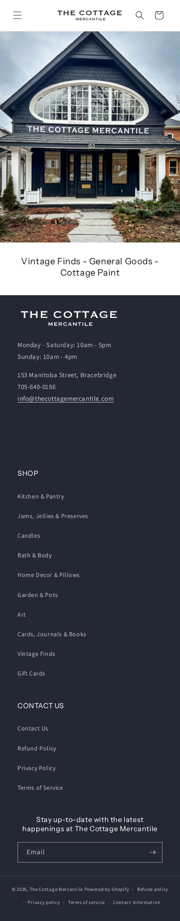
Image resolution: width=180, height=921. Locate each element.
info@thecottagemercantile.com (65, 398)
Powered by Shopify (106, 889)
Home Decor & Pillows (48, 575)
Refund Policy (36, 748)
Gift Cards (31, 673)
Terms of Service (40, 787)
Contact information (136, 902)
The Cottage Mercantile (56, 889)
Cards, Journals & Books (52, 634)
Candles (28, 535)
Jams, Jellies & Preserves (52, 516)
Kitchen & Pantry (40, 496)
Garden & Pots (37, 595)
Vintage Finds (36, 654)
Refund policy (152, 889)
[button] (17, 15)
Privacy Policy (36, 768)
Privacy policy (44, 902)
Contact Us (32, 728)
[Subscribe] (152, 852)
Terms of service (86, 902)
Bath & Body (34, 555)
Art (21, 614)
